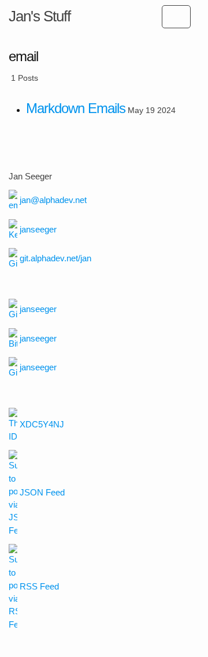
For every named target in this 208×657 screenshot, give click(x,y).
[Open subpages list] (176, 16)
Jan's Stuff (39, 16)
